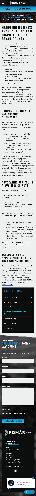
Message (6, 386)
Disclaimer (6, 409)
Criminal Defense (10, 297)
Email (5, 367)
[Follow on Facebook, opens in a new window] (15, 471)
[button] (33, 3)
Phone (5, 376)
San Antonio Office (14, 462)
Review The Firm (12, 466)
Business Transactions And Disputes (15, 313)
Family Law (8, 328)
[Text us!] (29, 492)
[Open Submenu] (31, 297)
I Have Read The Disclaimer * (17, 414)
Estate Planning (10, 319)
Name (4, 357)
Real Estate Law (10, 323)
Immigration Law (10, 302)
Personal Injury (9, 307)
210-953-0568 (24, 9)
